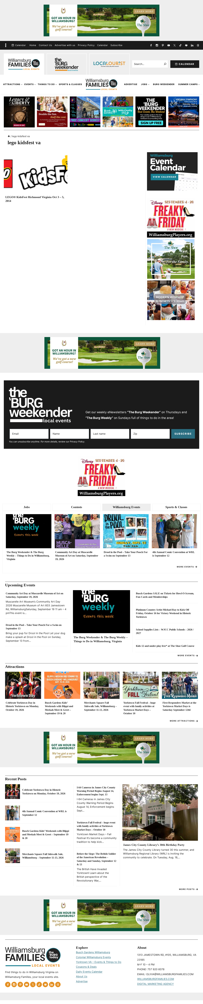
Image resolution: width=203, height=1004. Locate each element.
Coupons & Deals (86, 966)
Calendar (20, 45)
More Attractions (182, 721)
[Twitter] (174, 45)
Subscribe (116, 45)
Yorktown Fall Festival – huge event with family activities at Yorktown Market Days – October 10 (139, 708)
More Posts (187, 889)
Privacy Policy (86, 45)
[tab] (27, 507)
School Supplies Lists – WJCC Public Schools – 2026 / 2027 (165, 631)
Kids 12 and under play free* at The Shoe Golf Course (165, 646)
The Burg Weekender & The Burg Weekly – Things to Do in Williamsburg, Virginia (28, 556)
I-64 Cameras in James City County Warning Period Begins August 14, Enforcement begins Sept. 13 (96, 791)
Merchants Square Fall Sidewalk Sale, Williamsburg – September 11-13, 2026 (100, 706)
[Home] (9, 136)
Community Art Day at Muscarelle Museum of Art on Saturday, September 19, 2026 (76, 556)
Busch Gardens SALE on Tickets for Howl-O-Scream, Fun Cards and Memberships (165, 595)
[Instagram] (157, 45)
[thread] (198, 45)
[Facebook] (151, 45)
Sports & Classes (70, 84)
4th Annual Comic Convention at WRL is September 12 (173, 554)
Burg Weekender (164, 84)
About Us (81, 976)
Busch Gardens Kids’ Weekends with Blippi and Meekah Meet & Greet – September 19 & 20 (59, 708)
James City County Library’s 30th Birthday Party (153, 844)
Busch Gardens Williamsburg (93, 952)
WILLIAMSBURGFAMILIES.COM (155, 979)
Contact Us (45, 45)
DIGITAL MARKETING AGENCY (155, 983)
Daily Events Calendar (89, 971)
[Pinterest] (162, 45)
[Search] (165, 64)
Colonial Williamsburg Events (93, 957)
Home (32, 45)
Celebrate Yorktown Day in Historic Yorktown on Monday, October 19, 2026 (22, 706)
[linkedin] (192, 45)
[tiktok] (180, 45)
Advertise (130, 84)
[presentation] (35, 173)
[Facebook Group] (186, 45)
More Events (185, 567)
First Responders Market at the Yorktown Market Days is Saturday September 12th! (179, 706)
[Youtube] (168, 45)
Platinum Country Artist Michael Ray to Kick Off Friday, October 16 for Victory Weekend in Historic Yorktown (163, 613)
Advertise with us (65, 45)
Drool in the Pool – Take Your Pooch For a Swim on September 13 (126, 554)
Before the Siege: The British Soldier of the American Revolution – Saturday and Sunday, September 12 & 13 (96, 859)
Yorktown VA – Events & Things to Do (98, 962)
